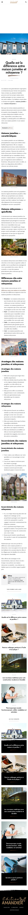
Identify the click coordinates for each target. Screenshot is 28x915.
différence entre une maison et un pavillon (13, 290)
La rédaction (14, 907)
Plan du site (7, 907)
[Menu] (2, 2)
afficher (10, 128)
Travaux (14, 59)
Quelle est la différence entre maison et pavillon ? (14, 618)
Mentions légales (14, 910)
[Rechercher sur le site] (26, 2)
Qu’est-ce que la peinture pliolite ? (14, 879)
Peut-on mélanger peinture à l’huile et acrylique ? (14, 648)
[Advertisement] (14, 19)
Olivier (4, 80)
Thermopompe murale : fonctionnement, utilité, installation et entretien (13, 710)
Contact (21, 907)
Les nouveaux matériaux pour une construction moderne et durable (14, 679)
